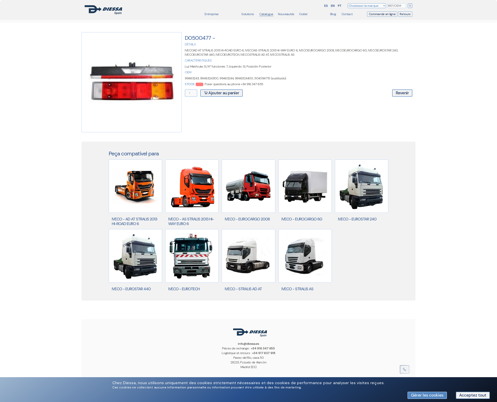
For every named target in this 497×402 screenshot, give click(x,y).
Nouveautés (286, 14)
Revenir (402, 92)
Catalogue (266, 14)
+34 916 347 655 (263, 348)
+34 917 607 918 (263, 353)
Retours (405, 14)
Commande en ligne (382, 14)
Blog (333, 14)
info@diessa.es (248, 344)
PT (339, 6)
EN (333, 6)
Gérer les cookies (427, 395)
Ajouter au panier (223, 92)
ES (326, 6)
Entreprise (212, 14)
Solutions (247, 14)
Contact (347, 14)
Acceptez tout (472, 395)
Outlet (303, 14)
